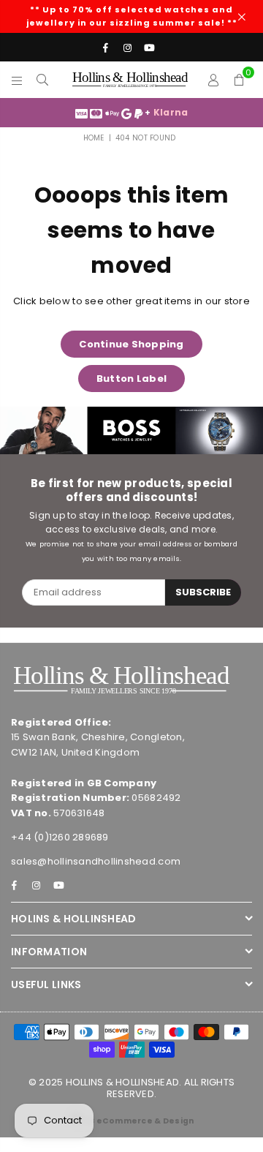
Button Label (131, 378)
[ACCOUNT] (213, 80)
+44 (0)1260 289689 (60, 837)
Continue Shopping (131, 344)
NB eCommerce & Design (138, 1120)
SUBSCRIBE (203, 592)
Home (93, 137)
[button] (239, 80)
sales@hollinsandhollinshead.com (95, 861)
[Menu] (17, 80)
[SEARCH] (43, 80)
